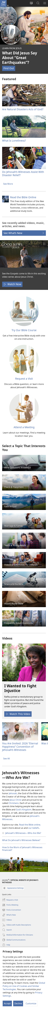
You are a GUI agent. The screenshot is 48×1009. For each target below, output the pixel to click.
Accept (7, 1003)
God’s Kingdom (23, 809)
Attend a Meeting (24, 427)
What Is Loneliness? (14, 140)
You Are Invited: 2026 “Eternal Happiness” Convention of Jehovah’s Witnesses (20, 747)
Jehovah (13, 793)
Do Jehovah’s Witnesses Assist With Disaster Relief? (23, 173)
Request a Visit (24, 378)
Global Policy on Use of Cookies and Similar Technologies (24, 986)
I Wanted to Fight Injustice (20, 688)
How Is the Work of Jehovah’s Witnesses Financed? (22, 849)
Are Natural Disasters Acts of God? (22, 109)
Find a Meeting (10, 905)
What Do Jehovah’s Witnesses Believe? (21, 840)
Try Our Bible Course (24, 330)
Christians (14, 803)
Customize (31, 1003)
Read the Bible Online (23, 197)
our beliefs (33, 827)
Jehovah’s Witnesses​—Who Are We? (23, 833)
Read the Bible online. (30, 824)
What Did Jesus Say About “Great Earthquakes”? (19, 57)
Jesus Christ (15, 799)
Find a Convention (11, 910)
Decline (18, 1003)
